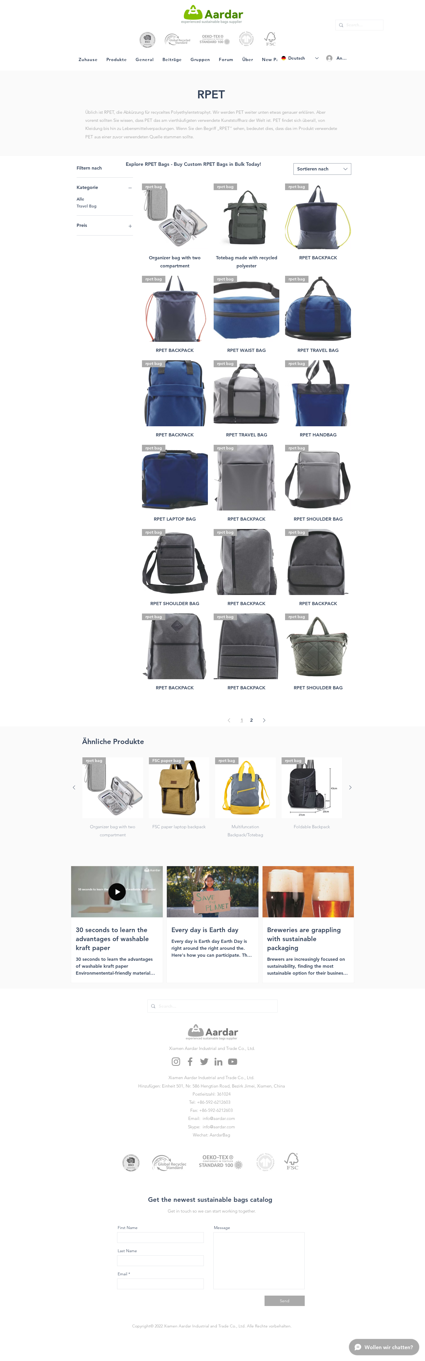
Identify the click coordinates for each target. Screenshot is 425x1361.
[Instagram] (176, 1061)
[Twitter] (204, 1061)
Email (122, 1274)
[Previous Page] (229, 720)
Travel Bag (87, 206)
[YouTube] (232, 1061)
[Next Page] (264, 720)
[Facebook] (190, 1061)
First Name (128, 1228)
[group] (212, 798)
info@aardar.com (219, 1118)
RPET (211, 94)
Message (222, 1228)
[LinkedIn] (218, 1061)
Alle (80, 199)
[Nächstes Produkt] (350, 787)
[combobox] (322, 169)
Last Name (127, 1251)
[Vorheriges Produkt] (74, 787)
